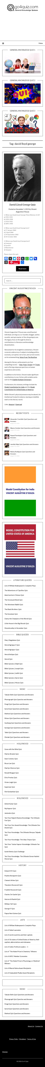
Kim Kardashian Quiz (11, 792)
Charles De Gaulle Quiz (12, 894)
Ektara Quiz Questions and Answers (16, 718)
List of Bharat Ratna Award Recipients (17, 968)
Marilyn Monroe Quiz (11, 768)
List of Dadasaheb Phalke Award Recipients (19, 973)
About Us (31, 1026)
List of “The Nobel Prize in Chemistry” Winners (20, 951)
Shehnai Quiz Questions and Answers (17, 714)
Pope (25, 365)
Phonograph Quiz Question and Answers (18, 699)
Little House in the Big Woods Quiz (16, 623)
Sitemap (5, 1052)
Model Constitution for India (14, 387)
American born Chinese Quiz (14, 595)
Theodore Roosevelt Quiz (13, 885)
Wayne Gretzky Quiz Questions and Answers (25, 428)
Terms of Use (31, 1039)
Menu (41, 43)
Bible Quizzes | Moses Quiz (13, 683)
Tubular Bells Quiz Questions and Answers (19, 695)
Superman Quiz (9, 787)
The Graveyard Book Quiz (13, 600)
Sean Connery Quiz (11, 759)
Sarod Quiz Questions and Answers (16, 709)
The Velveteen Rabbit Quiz (13, 604)
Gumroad (18, 404)
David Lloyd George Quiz (23, 204)
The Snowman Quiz (11, 614)
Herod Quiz (8, 659)
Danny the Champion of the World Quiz (18, 619)
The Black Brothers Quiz (12, 609)
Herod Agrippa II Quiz (12, 645)
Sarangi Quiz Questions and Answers (17, 728)
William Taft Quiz (10, 904)
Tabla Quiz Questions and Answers (16, 732)
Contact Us (39, 1026)
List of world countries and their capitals (18, 935)
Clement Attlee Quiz (11, 880)
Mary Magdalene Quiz (12, 640)
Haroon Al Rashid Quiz (12, 899)
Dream (29, 365)
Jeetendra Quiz (9, 813)
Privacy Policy (13, 1039)
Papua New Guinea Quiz (12, 913)
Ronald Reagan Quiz (11, 773)
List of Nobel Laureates (12, 930)
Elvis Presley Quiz (10, 777)
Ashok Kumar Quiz (10, 804)
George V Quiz (9, 909)
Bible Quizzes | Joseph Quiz (13, 668)
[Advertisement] (22, 28)
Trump (37, 365)
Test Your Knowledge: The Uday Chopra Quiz (20, 840)
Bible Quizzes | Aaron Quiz (13, 678)
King (20, 365)
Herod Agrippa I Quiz (11, 650)
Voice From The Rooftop (28, 357)
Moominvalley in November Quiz (15, 628)
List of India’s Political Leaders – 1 (16, 947)
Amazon (11, 404)
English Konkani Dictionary (21, 380)
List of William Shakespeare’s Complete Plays (20, 586)
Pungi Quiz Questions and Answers (16, 704)
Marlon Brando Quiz (11, 754)
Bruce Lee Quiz (9, 763)
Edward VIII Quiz (10, 871)
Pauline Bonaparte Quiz (12, 876)
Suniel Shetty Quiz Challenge (14, 851)
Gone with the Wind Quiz (13, 749)
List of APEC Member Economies (15, 956)
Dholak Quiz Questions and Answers (17, 737)
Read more (22, 269)
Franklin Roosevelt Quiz (12, 890)
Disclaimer (22, 1039)
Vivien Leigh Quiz (10, 782)
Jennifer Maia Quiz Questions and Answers (24, 444)
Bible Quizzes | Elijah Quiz (13, 664)
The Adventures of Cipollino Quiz (16, 590)
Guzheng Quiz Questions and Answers (17, 723)
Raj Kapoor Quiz (10, 808)
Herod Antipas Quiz (11, 654)
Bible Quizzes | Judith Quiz (13, 673)
